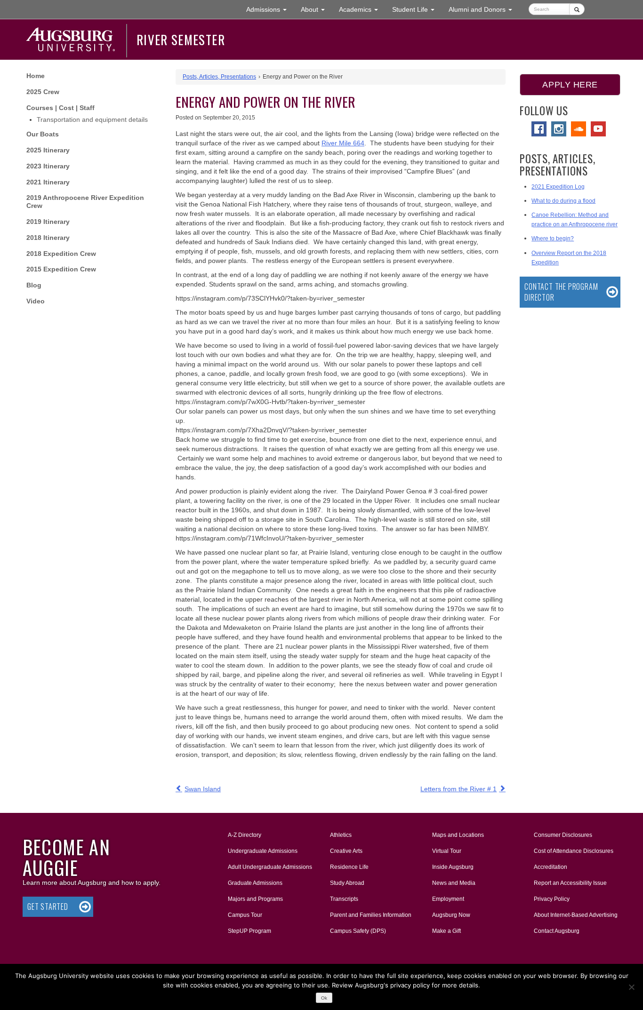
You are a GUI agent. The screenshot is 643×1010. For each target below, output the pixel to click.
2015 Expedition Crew (61, 269)
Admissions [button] (270, 9)
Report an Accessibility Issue (570, 883)
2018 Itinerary (48, 237)
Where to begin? (552, 238)
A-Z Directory (244, 835)
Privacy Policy (552, 899)
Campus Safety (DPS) (358, 931)
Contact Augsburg (556, 931)
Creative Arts (346, 851)
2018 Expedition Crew (61, 253)
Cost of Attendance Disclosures (573, 851)
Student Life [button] (417, 9)
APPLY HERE (569, 84)
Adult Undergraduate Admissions (270, 867)
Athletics (341, 835)
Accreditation (550, 867)
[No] (631, 987)
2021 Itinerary (48, 182)
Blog (33, 285)
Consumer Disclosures (563, 835)
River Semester (181, 39)
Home (35, 76)
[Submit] (577, 9)
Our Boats (42, 134)
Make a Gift (446, 931)
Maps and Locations (458, 835)
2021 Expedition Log (558, 186)
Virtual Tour (446, 851)
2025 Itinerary (48, 150)
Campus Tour (245, 915)
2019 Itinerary (48, 221)
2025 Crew (42, 91)
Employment (448, 899)
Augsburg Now (451, 915)
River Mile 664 (343, 143)
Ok (324, 998)
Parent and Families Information (370, 915)
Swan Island (203, 789)
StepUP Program (249, 931)
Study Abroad (347, 883)
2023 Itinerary (48, 166)
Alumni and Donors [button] (484, 9)
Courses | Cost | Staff (60, 107)
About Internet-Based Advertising (576, 915)
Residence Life (349, 867)
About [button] (316, 12)
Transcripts (344, 899)
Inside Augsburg (453, 867)
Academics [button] (362, 9)
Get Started (47, 906)
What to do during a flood (563, 201)
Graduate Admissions (255, 883)
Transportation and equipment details (92, 119)
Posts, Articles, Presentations (219, 76)
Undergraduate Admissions (262, 851)
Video (35, 301)
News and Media (453, 883)
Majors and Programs (255, 898)
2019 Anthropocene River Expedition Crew (85, 201)
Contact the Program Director (561, 292)
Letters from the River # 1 (458, 789)
